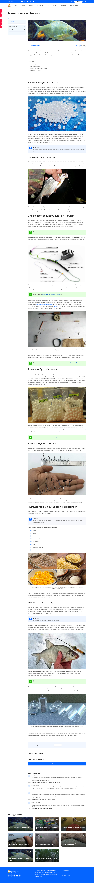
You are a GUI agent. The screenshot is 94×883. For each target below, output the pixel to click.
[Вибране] (85, 2)
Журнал (31, 5)
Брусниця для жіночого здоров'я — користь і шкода (43, 799)
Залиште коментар (36, 760)
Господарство (40, 5)
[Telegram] (27, 1)
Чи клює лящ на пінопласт (35, 64)
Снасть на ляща (17, 33)
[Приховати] (84, 62)
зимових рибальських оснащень (44, 304)
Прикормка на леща (17, 26)
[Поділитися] (76, 45)
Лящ (25, 18)
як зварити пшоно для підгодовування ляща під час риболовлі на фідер (60, 362)
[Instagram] (30, 1)
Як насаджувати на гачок (35, 72)
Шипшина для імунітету (37, 790)
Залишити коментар (57, 764)
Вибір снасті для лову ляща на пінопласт (39, 68)
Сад (48, 5)
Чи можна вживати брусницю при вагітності (42, 808)
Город (54, 5)
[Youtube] (22, 1)
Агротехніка (63, 5)
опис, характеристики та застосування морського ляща (55, 231)
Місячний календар (74, 5)
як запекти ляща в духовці (53, 437)
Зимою (55, 306)
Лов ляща (30, 18)
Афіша (15, 5)
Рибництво (13, 18)
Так (55, 745)
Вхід (78, 1)
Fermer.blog (9, 5)
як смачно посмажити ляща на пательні (57, 681)
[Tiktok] (33, 1)
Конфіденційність (65, 870)
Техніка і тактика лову (34, 77)
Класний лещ (17, 29)
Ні (59, 745)
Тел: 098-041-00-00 (66, 875)
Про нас (64, 871)
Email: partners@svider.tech (67, 877)
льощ (83, 55)
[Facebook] (24, 1)
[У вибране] (30, 819)
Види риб (20, 18)
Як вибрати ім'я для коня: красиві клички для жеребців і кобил (46, 782)
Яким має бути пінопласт (35, 70)
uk (72, 2)
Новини (23, 5)
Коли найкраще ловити (35, 66)
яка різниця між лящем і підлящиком (51, 294)
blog (11, 1)
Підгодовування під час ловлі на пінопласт (39, 75)
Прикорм (52, 163)
